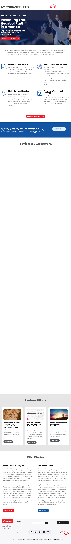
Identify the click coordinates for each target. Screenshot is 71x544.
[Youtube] (48, 532)
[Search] (46, 523)
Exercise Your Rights (58, 539)
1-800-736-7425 (63, 533)
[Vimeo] (44, 532)
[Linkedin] (39, 532)
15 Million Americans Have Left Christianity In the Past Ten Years (35, 424)
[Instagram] (35, 532)
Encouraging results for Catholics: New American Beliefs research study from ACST (11, 426)
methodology (11, 98)
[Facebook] (31, 532)
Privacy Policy (38, 539)
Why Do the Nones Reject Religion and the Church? (58, 424)
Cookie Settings (47, 539)
